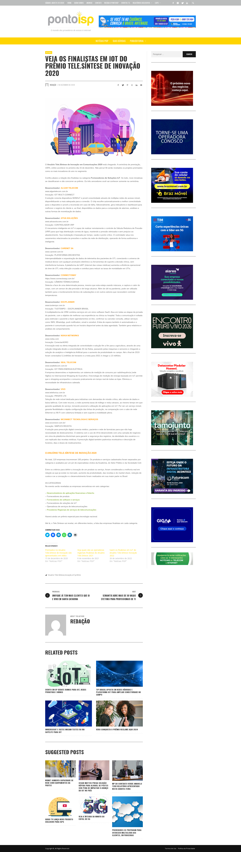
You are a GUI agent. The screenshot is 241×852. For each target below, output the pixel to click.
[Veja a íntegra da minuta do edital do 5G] (89, 805)
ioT (73, 575)
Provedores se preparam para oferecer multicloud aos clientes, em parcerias (126, 832)
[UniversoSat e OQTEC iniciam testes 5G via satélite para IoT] (64, 713)
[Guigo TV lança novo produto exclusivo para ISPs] (56, 806)
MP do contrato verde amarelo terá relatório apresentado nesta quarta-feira (127, 786)
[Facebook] (173, 3)
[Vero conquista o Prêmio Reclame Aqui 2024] (115, 713)
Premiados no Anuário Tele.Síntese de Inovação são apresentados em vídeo (58, 553)
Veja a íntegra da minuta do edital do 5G (91, 817)
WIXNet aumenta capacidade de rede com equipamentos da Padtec (59, 783)
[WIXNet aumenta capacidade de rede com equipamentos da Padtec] (56, 768)
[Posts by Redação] (47, 84)
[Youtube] (187, 3)
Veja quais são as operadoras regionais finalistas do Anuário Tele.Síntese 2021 (91, 553)
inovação (68, 575)
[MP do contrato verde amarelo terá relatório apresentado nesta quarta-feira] (123, 770)
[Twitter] (182, 3)
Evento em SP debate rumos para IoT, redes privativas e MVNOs (65, 691)
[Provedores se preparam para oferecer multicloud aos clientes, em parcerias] (123, 811)
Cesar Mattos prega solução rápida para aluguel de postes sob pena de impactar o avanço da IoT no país (93, 786)
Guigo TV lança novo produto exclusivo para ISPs (59, 820)
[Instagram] (178, 3)
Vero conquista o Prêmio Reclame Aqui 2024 (117, 729)
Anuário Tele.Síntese (56, 575)
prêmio (78, 575)
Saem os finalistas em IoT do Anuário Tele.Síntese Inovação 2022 (123, 553)
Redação (53, 84)
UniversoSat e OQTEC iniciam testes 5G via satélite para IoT (65, 730)
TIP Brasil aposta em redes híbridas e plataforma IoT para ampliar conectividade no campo (118, 692)
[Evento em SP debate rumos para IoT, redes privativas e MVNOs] (64, 673)
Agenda (48, 52)
